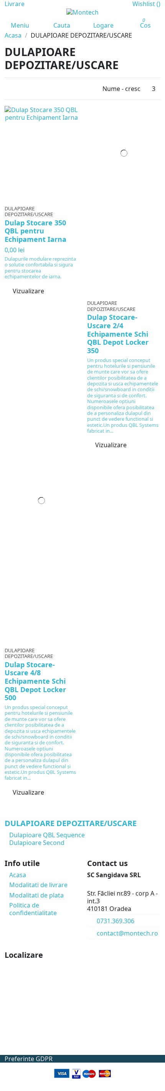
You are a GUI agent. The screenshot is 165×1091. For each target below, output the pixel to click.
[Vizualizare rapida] (46, 197)
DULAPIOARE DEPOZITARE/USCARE (71, 823)
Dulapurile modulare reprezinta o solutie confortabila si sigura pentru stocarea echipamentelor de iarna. (40, 267)
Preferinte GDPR (29, 1059)
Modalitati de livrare (38, 885)
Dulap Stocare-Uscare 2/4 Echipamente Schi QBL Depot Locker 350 (117, 333)
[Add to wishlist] (36, 197)
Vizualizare (28, 291)
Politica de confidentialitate (33, 909)
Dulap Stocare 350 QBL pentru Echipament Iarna (35, 231)
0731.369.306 (115, 921)
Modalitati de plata (36, 895)
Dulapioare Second (36, 842)
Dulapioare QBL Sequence (47, 835)
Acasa (17, 875)
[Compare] (41, 197)
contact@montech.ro (127, 933)
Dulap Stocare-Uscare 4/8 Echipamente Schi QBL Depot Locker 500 (35, 681)
